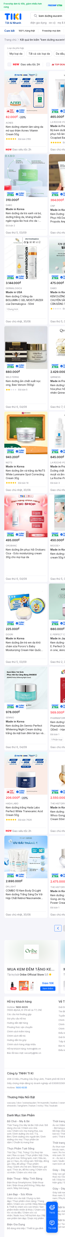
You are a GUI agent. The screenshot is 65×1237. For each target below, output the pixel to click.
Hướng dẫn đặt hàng (17, 1023)
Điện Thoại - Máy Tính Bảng (24, 1178)
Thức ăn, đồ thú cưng (23, 1169)
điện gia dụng (38, 22)
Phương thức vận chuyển (19, 1027)
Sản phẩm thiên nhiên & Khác (25, 1208)
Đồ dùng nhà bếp (16, 1228)
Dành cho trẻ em (22, 1166)
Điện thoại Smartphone (19, 1182)
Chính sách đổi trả (16, 1035)
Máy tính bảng (21, 1188)
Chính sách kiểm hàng (18, 1031)
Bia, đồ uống (18, 1163)
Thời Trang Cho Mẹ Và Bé (20, 1125)
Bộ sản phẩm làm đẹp (26, 1217)
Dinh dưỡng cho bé (23, 1133)
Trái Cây (11, 1152)
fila (46, 1105)
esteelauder (29, 1102)
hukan (32, 1105)
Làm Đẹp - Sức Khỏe (19, 1194)
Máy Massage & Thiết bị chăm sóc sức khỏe (27, 1205)
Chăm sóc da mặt (16, 1198)
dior (19, 1102)
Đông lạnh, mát (29, 1158)
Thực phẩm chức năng (24, 1201)
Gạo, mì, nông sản (23, 1161)
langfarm (22, 1105)
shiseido (11, 1105)
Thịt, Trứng (23, 1152)
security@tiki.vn (32, 1053)
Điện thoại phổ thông (23, 1185)
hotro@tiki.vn (34, 1048)
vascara (11, 1102)
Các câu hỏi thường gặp (19, 1014)
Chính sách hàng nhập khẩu (21, 1044)
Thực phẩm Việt (34, 1155)
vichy (40, 1105)
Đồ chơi (39, 1125)
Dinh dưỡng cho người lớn (26, 1136)
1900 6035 (21, 1087)
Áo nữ (55, 1125)
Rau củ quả (18, 1155)
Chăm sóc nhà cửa (26, 1172)
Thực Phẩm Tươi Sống (20, 1148)
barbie (54, 1102)
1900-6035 (22, 1007)
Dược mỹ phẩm (36, 1218)
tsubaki (54, 1105)
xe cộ (52, 22)
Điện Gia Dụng (16, 1224)
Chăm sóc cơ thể (22, 1204)
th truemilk (43, 1102)
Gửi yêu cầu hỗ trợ (16, 1018)
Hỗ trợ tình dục (33, 1215)
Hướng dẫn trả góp (17, 1040)
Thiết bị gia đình (35, 1228)
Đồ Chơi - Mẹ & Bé (18, 1121)
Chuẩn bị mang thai (24, 1142)
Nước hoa (19, 1215)
